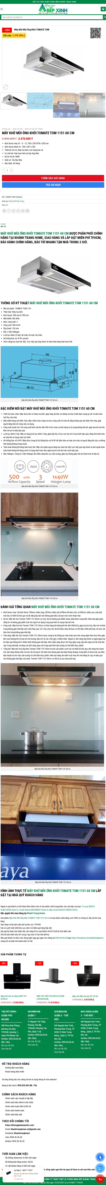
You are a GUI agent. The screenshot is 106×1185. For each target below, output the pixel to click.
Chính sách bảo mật (13, 1114)
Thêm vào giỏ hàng (53, 178)
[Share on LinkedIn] (27, 211)
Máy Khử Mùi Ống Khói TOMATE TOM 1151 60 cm (35, 233)
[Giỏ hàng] (103, 9)
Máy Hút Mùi (18, 129)
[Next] (98, 57)
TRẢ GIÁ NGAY (53, 184)
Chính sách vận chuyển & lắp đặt (19, 1098)
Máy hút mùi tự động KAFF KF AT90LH (13, 997)
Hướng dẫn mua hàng (14, 1067)
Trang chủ (6, 129)
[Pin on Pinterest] (23, 211)
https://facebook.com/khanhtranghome (87, 938)
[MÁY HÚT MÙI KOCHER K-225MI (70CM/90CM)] (53, 976)
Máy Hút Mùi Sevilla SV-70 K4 (85, 996)
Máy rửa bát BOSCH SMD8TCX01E (63, 910)
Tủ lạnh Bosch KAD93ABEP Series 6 (33, 910)
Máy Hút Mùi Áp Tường (34, 129)
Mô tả (3, 226)
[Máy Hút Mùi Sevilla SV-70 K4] (89, 976)
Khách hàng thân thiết (14, 1071)
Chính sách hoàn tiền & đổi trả (18, 1106)
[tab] (3, 226)
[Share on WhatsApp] (4, 211)
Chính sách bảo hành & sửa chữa (19, 1102)
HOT (6, 205)
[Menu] (1, 9)
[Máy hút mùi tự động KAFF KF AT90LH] (17, 976)
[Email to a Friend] (18, 211)
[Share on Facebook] (9, 211)
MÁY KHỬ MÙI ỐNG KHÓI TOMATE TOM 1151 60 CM (64, 303)
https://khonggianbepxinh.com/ (19, 1125)
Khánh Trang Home (36, 913)
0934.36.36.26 (61, 938)
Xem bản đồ (6, 1048)
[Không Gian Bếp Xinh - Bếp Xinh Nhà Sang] (53, 9)
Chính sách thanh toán (14, 1110)
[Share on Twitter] (14, 211)
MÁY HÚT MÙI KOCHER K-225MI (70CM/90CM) (50, 997)
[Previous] (7, 57)
